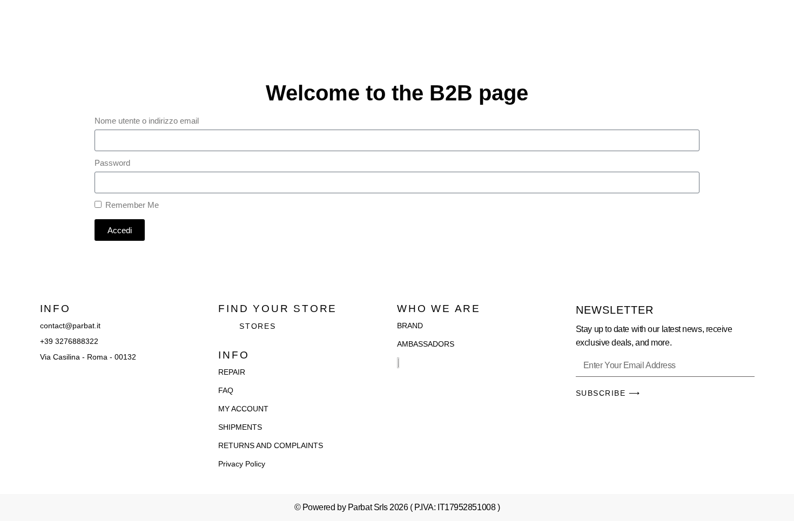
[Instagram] (58, 387)
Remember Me (131, 204)
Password (112, 162)
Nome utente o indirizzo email (147, 120)
